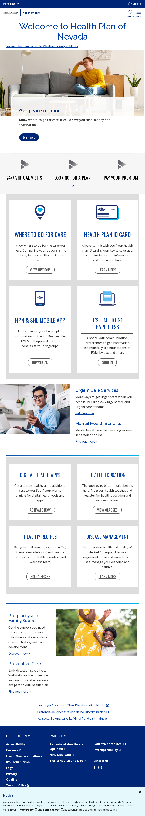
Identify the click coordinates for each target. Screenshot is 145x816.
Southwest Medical (109, 744)
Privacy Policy (25, 809)
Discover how (18, 653)
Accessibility (15, 744)
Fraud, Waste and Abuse (24, 756)
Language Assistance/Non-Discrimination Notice (72, 705)
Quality (11, 779)
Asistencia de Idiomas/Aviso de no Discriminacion (72, 712)
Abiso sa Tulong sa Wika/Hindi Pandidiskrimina (72, 718)
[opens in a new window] (94, 768)
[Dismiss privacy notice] (140, 792)
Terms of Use (17, 785)
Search (130, 16)
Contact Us (101, 761)
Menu (138, 16)
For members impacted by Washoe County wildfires (42, 46)
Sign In (137, 3)
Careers (13, 750)
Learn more (29, 137)
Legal (10, 768)
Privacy (13, 774)
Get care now (84, 413)
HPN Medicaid (62, 755)
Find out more (85, 441)
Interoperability (107, 750)
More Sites (9, 3)
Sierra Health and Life (68, 761)
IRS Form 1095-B (18, 762)
